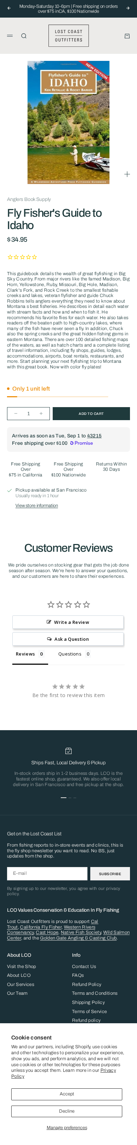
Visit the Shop (21, 966)
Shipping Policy (88, 1002)
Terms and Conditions (95, 993)
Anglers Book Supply (29, 199)
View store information (36, 505)
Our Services (20, 984)
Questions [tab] (69, 654)
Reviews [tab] (25, 654)
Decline (66, 1111)
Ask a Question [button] (71, 639)
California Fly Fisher (40, 927)
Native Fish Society (81, 932)
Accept (67, 1094)
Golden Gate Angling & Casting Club (78, 938)
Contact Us (84, 966)
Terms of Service (89, 1011)
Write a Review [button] (71, 622)
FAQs (78, 975)
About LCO (19, 975)
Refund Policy (86, 984)
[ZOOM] (127, 174)
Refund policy (86, 1020)
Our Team (17, 993)
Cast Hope (47, 932)
